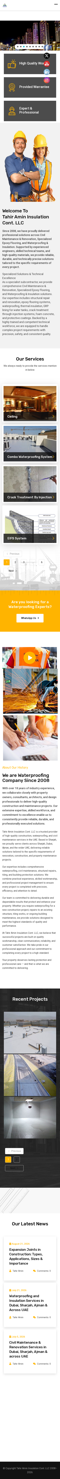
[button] (55, 25)
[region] (30, 36)
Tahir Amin (18, 1271)
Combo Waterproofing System (29, 457)
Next (11, 570)
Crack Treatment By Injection (29, 497)
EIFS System (16, 538)
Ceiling (12, 416)
